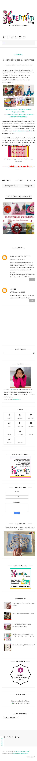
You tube (20, 434)
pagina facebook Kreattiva (23, 131)
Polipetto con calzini (18, 112)
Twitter (9, 442)
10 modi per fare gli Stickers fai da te (24, 645)
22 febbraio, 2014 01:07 (17, 259)
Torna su (30, 757)
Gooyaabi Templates (20, 754)
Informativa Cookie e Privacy (20, 701)
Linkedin (20, 426)
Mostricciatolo (22, 116)
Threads (20, 442)
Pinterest (31, 418)
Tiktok (9, 434)
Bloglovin (31, 426)
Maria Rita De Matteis (20, 256)
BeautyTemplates (22, 751)
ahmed (13, 289)
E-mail (9, 426)
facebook (9, 418)
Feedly (31, 434)
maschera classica (12, 109)
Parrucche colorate (25, 109)
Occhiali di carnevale (11, 114)
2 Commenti (6, 180)
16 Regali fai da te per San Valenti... (16, 231)
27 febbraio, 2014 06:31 (17, 292)
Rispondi (32, 279)
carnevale (18, 54)
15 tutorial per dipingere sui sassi (23, 613)
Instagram (20, 418)
